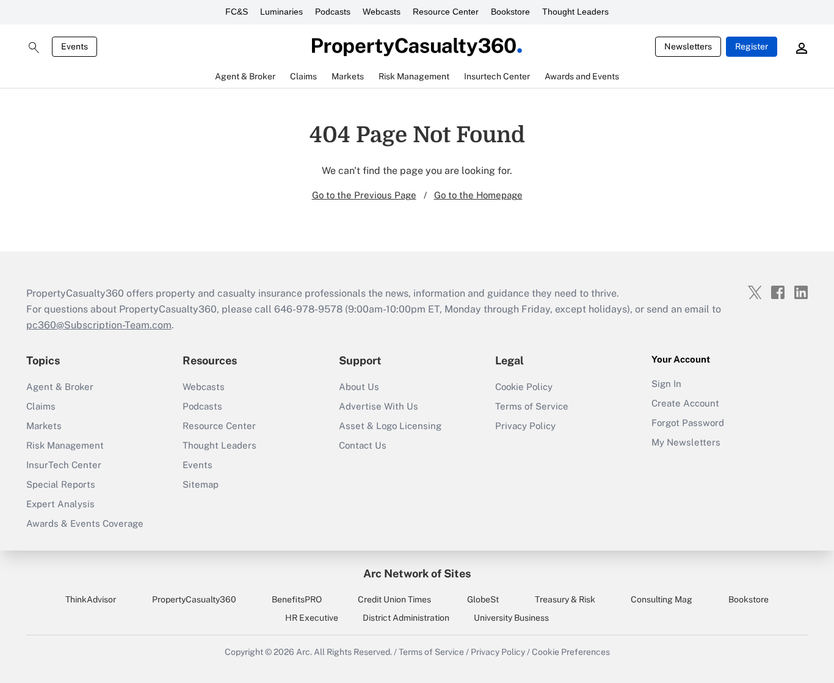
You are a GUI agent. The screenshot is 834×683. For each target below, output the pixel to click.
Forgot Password (687, 422)
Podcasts (332, 11)
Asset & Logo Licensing (390, 426)
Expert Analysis (60, 504)
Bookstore (510, 11)
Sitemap (201, 484)
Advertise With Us (378, 406)
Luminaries (281, 11)
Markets (44, 426)
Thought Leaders (575, 11)
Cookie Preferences (571, 652)
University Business (511, 618)
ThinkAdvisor (90, 599)
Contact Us (362, 445)
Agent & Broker (59, 386)
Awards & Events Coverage (84, 523)
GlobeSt (483, 599)
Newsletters (688, 46)
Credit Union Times (394, 599)
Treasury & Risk (565, 599)
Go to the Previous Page (364, 195)
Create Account (685, 403)
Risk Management (65, 445)
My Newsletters (685, 442)
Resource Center (446, 11)
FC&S (236, 11)
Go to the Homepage (478, 195)
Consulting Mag (661, 599)
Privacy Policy (525, 426)
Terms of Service (531, 406)
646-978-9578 (308, 309)
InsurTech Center (63, 465)
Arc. (304, 652)
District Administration (406, 618)
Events (74, 46)
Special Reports (60, 484)
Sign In (666, 383)
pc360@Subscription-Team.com (99, 325)
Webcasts (382, 11)
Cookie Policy (524, 386)
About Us (359, 386)
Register (751, 46)
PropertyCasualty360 (194, 599)
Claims (41, 406)
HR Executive (311, 618)
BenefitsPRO (297, 599)
